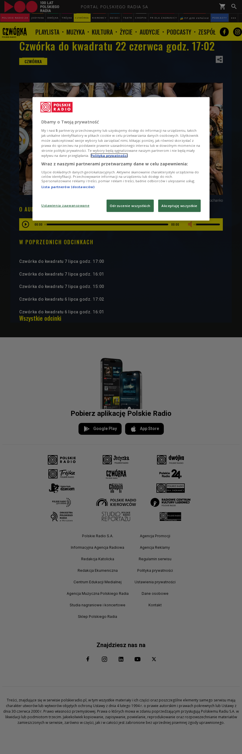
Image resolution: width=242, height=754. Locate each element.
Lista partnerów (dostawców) (67, 186)
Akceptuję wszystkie (179, 205)
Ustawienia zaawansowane (65, 205)
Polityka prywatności (109, 155)
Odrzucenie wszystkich (130, 205)
